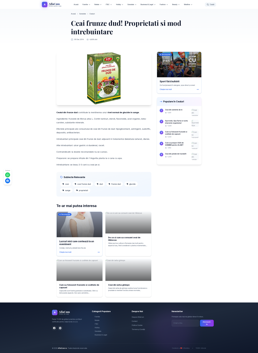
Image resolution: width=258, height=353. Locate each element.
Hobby (118, 4)
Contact (134, 321)
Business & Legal (147, 4)
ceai (67, 184)
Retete (96, 4)
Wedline (187, 4)
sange (67, 190)
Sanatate (130, 4)
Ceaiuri (92, 14)
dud (101, 184)
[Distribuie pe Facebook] (7, 180)
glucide (132, 184)
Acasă (76, 4)
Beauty (174, 4)
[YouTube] (60, 328)
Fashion (163, 4)
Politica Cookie (137, 325)
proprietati (83, 190)
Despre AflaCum (138, 317)
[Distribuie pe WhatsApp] (7, 174)
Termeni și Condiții (138, 329)
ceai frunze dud (84, 184)
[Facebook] (54, 328)
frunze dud (116, 184)
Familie (85, 4)
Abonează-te (207, 323)
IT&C (107, 4)
